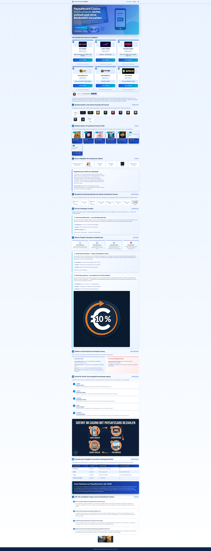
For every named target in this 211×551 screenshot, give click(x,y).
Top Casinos (129, 1)
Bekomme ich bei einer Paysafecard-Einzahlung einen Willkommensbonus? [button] (92, 528)
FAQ (138, 1)
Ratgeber (134, 1)
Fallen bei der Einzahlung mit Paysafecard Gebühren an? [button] (88, 511)
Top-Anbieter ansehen (80, 27)
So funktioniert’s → (93, 27)
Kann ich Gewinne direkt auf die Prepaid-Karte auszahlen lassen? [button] (90, 501)
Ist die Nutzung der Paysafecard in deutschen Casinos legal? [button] (89, 520)
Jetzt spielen (82, 60)
